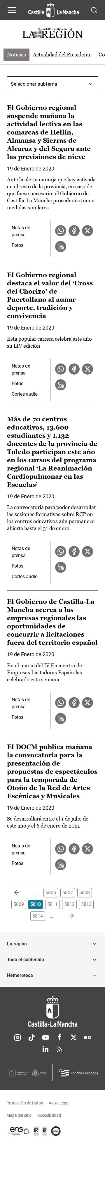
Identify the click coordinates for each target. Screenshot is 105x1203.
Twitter (73, 1037)
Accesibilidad (49, 1115)
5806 (51, 892)
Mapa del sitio (19, 1115)
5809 (18, 904)
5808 (84, 892)
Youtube (45, 1037)
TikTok (31, 1037)
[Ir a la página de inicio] (53, 10)
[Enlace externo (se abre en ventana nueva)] (45, 1131)
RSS (59, 1049)
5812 (69, 904)
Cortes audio (25, 394)
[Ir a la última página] (67, 916)
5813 (86, 904)
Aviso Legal (59, 1103)
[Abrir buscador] (94, 10)
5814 (37, 916)
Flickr (87, 1037)
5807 (67, 892)
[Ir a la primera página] (21, 892)
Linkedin (45, 1049)
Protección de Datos (24, 1103)
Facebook (59, 1037)
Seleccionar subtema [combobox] (34, 84)
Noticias (16, 54)
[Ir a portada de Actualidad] (52, 34)
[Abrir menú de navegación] (12, 10)
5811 (52, 904)
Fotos (17, 245)
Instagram (17, 1037)
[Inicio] (52, 1011)
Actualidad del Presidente (62, 54)
